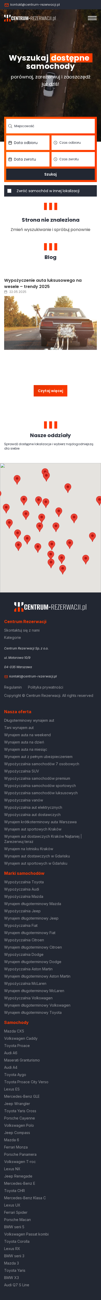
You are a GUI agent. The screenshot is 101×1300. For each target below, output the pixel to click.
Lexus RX (12, 1248)
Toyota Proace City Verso (26, 1082)
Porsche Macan (17, 1219)
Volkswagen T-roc (20, 1161)
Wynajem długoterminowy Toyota (33, 1012)
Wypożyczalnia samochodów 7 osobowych (41, 764)
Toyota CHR (14, 1190)
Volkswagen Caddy (21, 1038)
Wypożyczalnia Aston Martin (28, 969)
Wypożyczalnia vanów (23, 800)
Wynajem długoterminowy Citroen (33, 947)
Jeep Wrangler (17, 1103)
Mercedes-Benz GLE (22, 1096)
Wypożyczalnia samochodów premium (37, 778)
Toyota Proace (17, 1045)
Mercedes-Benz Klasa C (25, 1198)
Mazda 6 (11, 1140)
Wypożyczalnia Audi (21, 889)
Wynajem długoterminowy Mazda (32, 903)
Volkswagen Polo (19, 1125)
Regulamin (13, 687)
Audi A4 (10, 1067)
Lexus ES (12, 1089)
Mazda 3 (11, 1263)
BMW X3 (11, 1277)
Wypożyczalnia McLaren (25, 983)
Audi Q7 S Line (16, 1285)
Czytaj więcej (50, 390)
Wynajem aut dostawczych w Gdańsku (37, 856)
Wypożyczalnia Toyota (24, 882)
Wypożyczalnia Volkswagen (28, 998)
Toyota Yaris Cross (20, 1111)
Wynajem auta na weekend (27, 735)
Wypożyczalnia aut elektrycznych (33, 807)
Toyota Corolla (17, 1241)
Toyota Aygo (15, 1074)
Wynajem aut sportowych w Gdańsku (35, 863)
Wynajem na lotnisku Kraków (28, 849)
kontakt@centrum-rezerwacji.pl (35, 4)
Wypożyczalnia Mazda (23, 896)
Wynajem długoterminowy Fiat (29, 932)
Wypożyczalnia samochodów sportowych (40, 785)
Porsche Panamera (20, 1154)
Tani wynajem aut (19, 727)
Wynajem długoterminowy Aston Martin (37, 976)
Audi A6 (10, 1053)
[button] (74, 518)
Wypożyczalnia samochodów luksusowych (41, 793)
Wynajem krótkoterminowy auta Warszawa (40, 822)
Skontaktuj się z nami (22, 630)
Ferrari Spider (15, 1212)
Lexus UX (12, 1205)
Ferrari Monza (16, 1147)
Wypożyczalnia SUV (21, 771)
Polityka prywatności (45, 687)
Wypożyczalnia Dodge (24, 954)
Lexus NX (12, 1169)
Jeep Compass (17, 1132)
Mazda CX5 (14, 1031)
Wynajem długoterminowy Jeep (31, 918)
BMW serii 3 (14, 1256)
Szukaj (50, 174)
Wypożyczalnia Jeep (22, 911)
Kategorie (12, 637)
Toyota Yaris (14, 1270)
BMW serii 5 (14, 1227)
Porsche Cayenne (19, 1118)
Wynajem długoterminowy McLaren (34, 990)
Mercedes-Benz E (19, 1183)
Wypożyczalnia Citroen (24, 940)
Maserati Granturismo (22, 1060)
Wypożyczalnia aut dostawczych (32, 814)
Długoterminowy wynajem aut (29, 720)
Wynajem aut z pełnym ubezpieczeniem (38, 756)
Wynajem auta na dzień (24, 742)
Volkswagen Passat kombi (26, 1234)
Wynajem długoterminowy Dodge (32, 961)
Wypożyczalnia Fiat (21, 925)
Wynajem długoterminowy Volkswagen (37, 1005)
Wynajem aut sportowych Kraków (32, 829)
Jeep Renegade (18, 1176)
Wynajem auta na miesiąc (25, 749)
